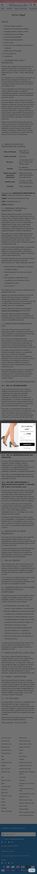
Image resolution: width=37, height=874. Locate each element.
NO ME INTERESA (27, 448)
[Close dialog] (34, 424)
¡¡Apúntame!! (27, 444)
